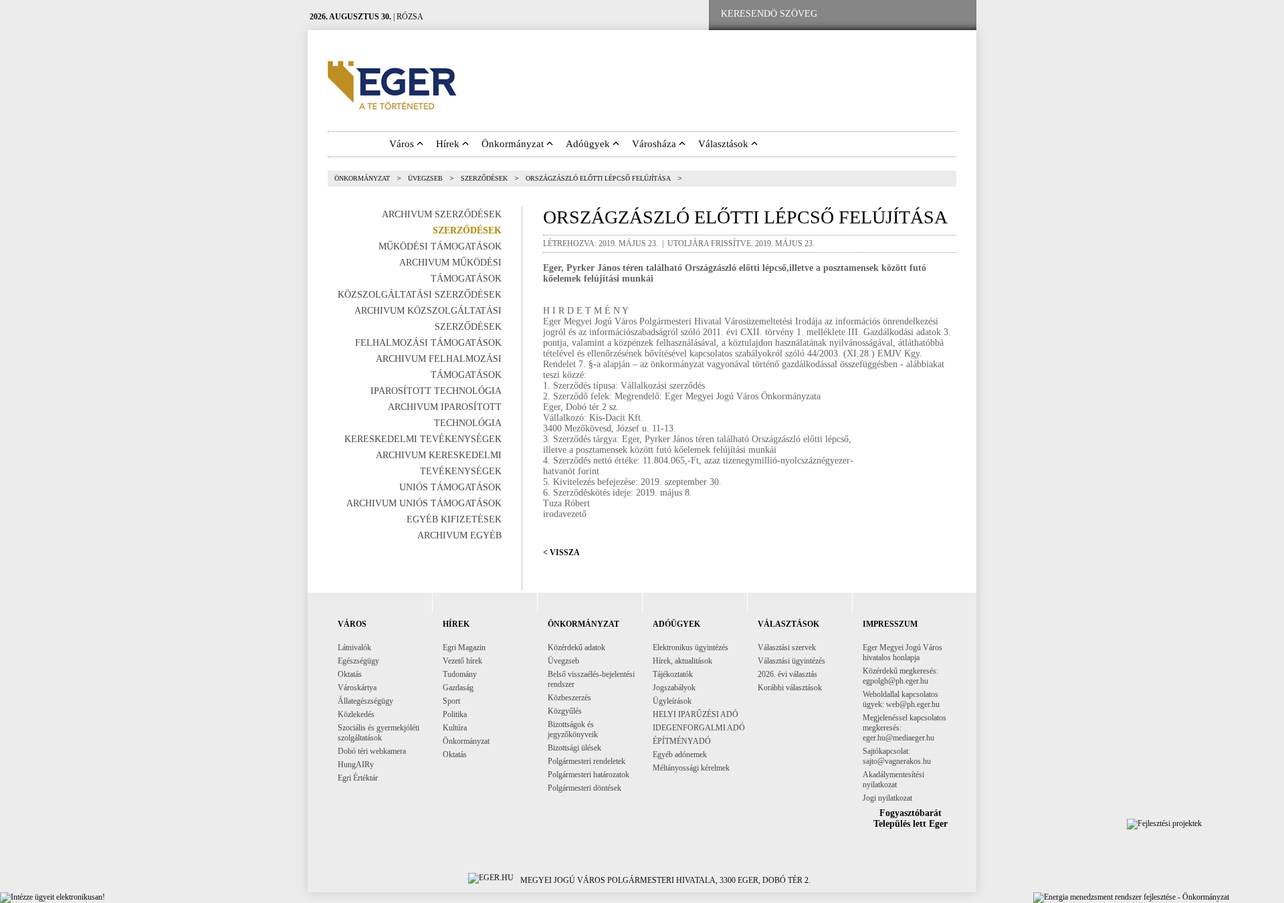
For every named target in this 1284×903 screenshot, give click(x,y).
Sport (451, 701)
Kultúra (455, 727)
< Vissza (561, 552)
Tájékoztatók (673, 674)
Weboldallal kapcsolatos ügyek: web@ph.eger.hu (901, 699)
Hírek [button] (449, 143)
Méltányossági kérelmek (691, 768)
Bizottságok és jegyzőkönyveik (573, 729)
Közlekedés (356, 714)
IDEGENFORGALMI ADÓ (699, 727)
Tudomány (460, 674)
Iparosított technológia (436, 391)
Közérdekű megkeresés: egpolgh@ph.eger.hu (900, 676)
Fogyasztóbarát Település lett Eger (910, 818)
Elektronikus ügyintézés (690, 647)
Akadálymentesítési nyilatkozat (893, 779)
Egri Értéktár (358, 778)
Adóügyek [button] (589, 143)
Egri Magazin (464, 647)
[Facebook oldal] (871, 14)
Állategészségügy (365, 701)
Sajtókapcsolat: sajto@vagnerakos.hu (897, 756)
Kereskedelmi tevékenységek (423, 439)
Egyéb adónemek (680, 754)
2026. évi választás (787, 674)
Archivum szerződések (442, 214)
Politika (455, 714)
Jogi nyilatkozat (887, 798)
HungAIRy (356, 764)
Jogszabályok (674, 687)
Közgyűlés (565, 711)
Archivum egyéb (459, 535)
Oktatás (350, 674)
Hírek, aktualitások (682, 661)
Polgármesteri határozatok (588, 774)
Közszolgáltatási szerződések (420, 295)
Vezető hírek (462, 661)
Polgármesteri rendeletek (586, 761)
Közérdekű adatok (576, 647)
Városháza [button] (655, 143)
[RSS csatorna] (955, 14)
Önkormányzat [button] (513, 143)
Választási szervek (787, 647)
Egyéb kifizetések (454, 519)
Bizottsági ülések (574, 747)
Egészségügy (358, 661)
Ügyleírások (672, 701)
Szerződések (484, 178)
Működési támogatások (440, 246)
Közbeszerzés (569, 697)
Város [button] (403, 143)
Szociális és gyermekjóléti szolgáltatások (378, 732)
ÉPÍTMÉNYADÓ (682, 741)
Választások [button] (724, 143)
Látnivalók (354, 647)
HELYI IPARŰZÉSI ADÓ (695, 714)
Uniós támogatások (450, 487)
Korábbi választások (790, 687)
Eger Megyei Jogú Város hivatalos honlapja (902, 652)
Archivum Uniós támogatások (424, 503)
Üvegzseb (425, 178)
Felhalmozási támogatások (428, 343)
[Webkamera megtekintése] (914, 14)
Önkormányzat (362, 178)
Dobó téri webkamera (372, 751)
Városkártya (357, 687)
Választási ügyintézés (791, 661)
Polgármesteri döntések (584, 788)
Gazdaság (458, 687)
